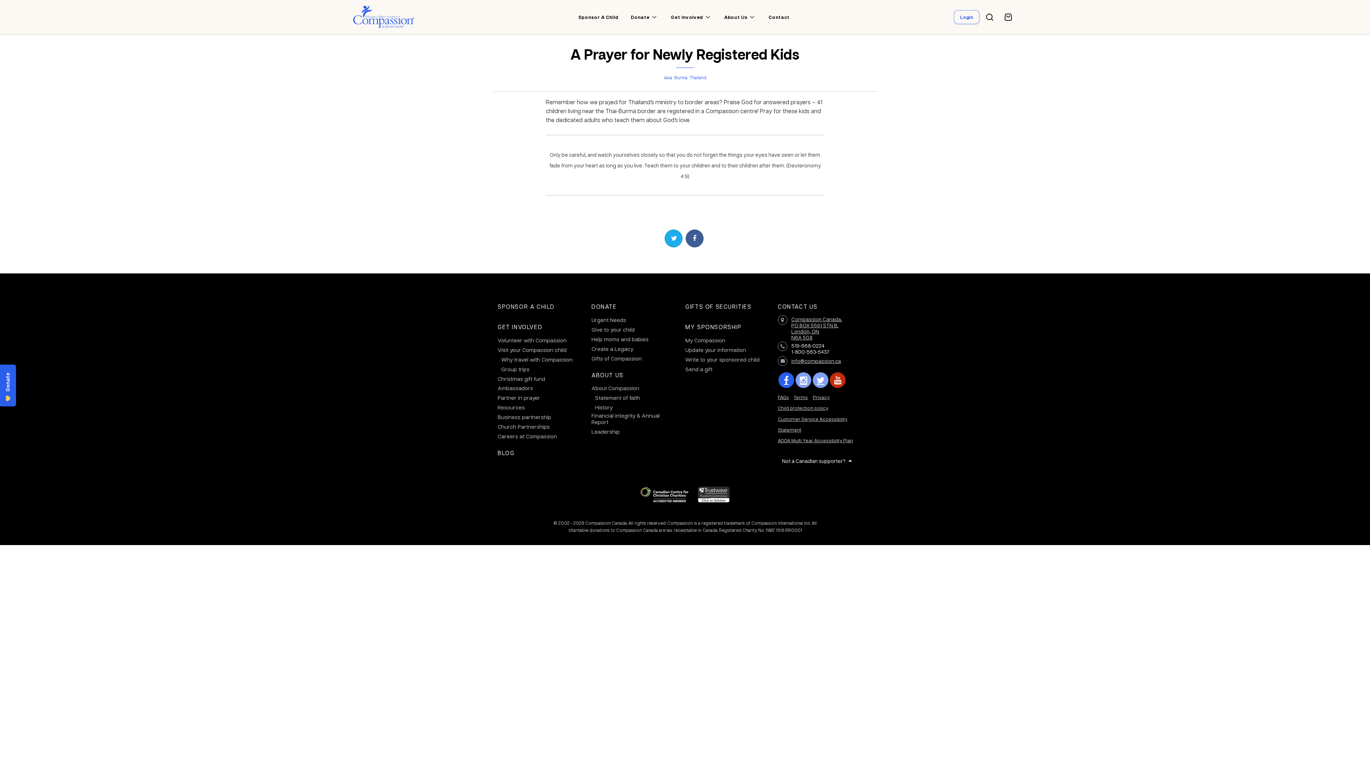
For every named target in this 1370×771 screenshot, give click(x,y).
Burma (680, 77)
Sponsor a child (598, 17)
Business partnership (524, 417)
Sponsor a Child (526, 306)
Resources (511, 407)
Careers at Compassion (527, 436)
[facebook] (786, 380)
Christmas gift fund (521, 379)
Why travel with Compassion (537, 359)
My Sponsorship (713, 327)
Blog (506, 453)
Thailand (698, 77)
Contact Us (798, 306)
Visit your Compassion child (532, 350)
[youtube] (838, 380)
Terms (801, 397)
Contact (779, 17)
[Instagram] (803, 380)
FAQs (783, 397)
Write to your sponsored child (722, 359)
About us (735, 17)
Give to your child (613, 329)
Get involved (687, 17)
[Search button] (989, 17)
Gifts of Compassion (617, 358)
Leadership (606, 431)
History (604, 407)
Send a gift (698, 369)
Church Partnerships (524, 426)
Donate (604, 306)
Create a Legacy (612, 349)
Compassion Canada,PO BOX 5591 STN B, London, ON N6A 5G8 (816, 328)
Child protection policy (803, 408)
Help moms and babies (620, 339)
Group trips (515, 369)
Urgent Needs (609, 320)
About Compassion (615, 388)
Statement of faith (617, 397)
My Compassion (705, 340)
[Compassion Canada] (383, 17)
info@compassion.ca (816, 361)
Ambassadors (515, 388)
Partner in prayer (519, 397)
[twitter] (820, 380)
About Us (608, 375)
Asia (668, 77)
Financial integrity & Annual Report (626, 418)
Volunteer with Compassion (532, 340)
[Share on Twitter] (674, 238)
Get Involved (520, 327)
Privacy (821, 397)
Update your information (715, 350)
